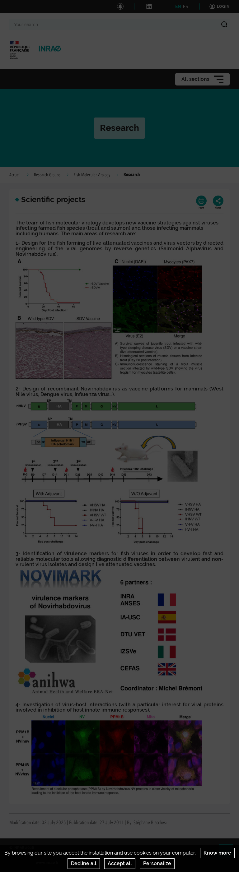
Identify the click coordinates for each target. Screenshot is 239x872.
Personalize (157, 863)
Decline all (83, 863)
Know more (217, 853)
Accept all (120, 863)
